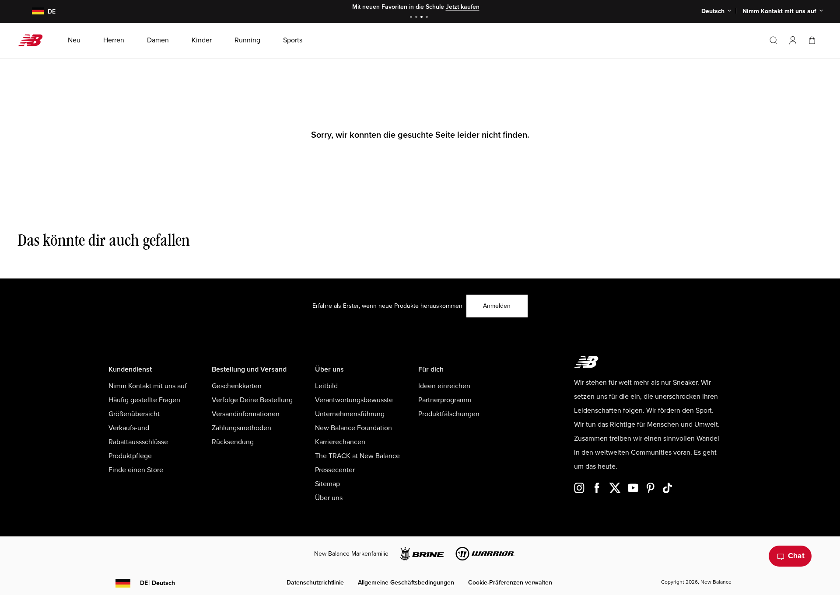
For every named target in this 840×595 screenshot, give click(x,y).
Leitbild (326, 386)
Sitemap (327, 484)
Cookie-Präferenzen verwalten (510, 582)
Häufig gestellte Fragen (144, 400)
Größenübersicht (134, 414)
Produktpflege (130, 456)
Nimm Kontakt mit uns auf (147, 386)
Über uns (329, 498)
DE (157, 583)
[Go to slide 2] (417, 17)
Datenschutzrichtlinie (315, 582)
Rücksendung (233, 442)
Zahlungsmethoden (241, 428)
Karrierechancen (340, 442)
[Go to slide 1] (412, 17)
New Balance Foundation (353, 428)
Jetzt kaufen (463, 6)
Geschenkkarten (237, 386)
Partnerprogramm (444, 400)
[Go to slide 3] (422, 17)
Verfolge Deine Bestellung (252, 400)
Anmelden (497, 306)
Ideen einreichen (444, 386)
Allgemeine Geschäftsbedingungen (406, 582)
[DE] (32, 11)
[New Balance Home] (34, 40)
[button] (793, 40)
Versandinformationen (246, 414)
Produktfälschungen (449, 414)
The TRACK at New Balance (357, 456)
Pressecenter (335, 470)
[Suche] (773, 40)
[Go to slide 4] (427, 17)
